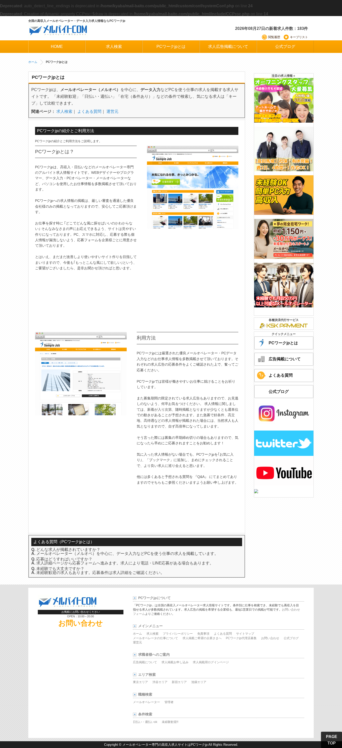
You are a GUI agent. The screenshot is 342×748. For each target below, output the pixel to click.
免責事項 (203, 633)
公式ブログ (285, 46)
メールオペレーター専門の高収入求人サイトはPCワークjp (165, 744)
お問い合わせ (80, 623)
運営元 (112, 111)
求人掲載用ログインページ (211, 662)
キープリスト (299, 37)
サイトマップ (245, 633)
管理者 (169, 702)
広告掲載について (285, 359)
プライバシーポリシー (178, 633)
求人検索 (114, 46)
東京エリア (140, 682)
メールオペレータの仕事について (155, 638)
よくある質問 (89, 111)
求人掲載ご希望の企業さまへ (202, 638)
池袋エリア (198, 682)
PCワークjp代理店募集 (241, 638)
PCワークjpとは (171, 46)
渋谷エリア (159, 682)
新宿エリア (179, 682)
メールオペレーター (146, 702)
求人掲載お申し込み (175, 662)
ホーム (32, 62)
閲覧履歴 (274, 37)
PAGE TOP (331, 739)
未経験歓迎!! (170, 722)
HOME (57, 46)
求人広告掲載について (228, 46)
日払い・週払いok (145, 722)
